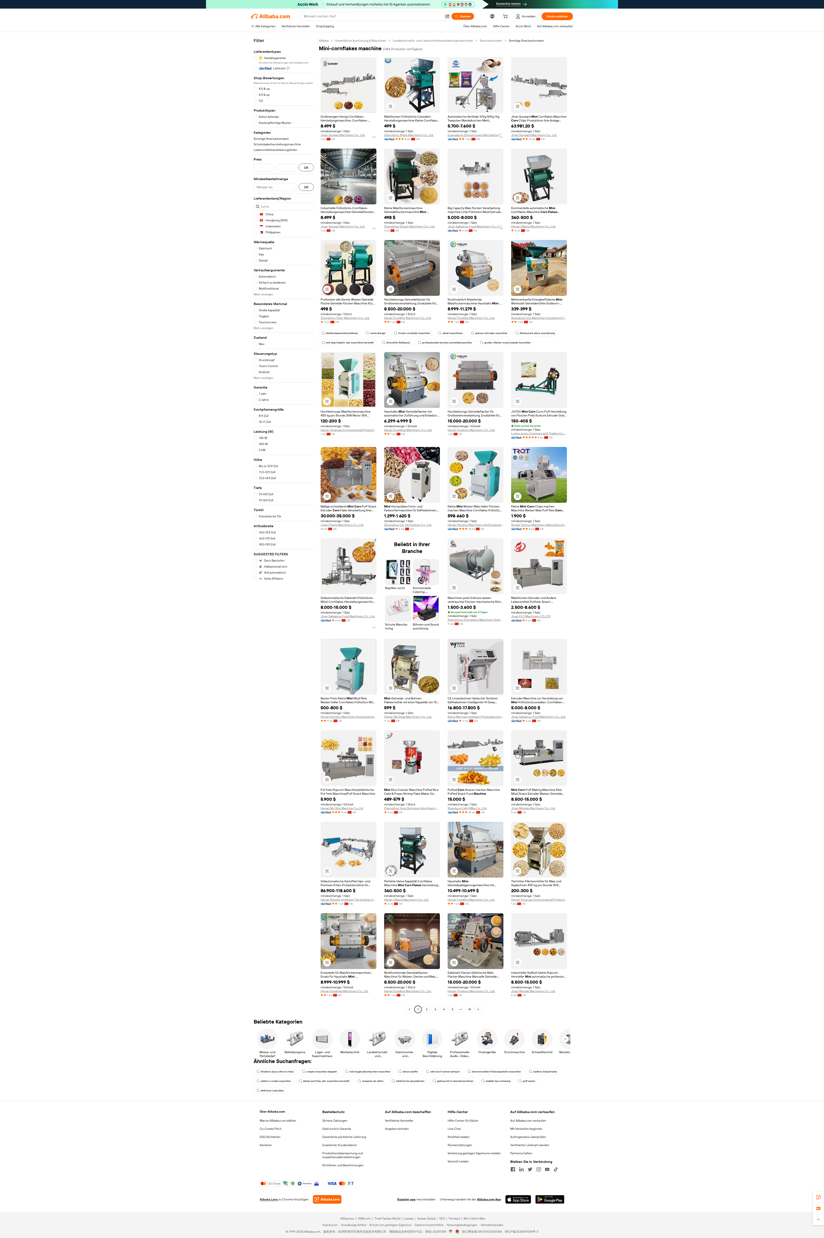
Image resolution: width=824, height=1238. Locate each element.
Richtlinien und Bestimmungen (343, 1165)
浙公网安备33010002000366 (482, 1231)
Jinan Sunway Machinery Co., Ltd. (343, 135)
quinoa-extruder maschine (491, 333)
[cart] (506, 17)
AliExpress (347, 1218)
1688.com (364, 1218)
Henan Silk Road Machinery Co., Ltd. (408, 716)
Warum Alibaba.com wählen (278, 1120)
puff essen (529, 1081)
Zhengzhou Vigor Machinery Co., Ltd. (345, 318)
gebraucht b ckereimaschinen (455, 1081)
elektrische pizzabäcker (410, 1081)
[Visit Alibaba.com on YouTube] (547, 1169)
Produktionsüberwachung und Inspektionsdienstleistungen (342, 1155)
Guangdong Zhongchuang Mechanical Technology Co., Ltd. (475, 135)
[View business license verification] (451, 1231)
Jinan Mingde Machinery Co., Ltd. (533, 808)
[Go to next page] (478, 1009)
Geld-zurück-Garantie (336, 1128)
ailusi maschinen (452, 333)
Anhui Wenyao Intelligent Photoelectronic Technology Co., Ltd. (475, 716)
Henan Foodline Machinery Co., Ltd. (407, 318)
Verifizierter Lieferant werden (529, 1145)
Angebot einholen (397, 1128)
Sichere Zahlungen (334, 1120)
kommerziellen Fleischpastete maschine (496, 1071)
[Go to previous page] (409, 1009)
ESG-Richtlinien (270, 1137)
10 (469, 1009)
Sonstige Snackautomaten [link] (526, 40)
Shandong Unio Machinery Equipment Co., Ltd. (539, 318)
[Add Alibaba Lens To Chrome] (327, 1199)
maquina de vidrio (372, 1081)
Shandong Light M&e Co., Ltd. (467, 808)
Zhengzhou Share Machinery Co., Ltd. (409, 135)
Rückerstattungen (460, 1145)
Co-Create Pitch (271, 1128)
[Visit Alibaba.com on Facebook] (512, 1169)
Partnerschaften (521, 1153)
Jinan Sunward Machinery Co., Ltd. (534, 135)
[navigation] (284, 525)
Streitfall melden (459, 1137)
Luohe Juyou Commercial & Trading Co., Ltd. (539, 433)
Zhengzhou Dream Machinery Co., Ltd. (409, 226)
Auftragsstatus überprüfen (528, 1137)
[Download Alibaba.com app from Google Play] (549, 1199)
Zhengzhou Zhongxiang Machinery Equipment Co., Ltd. (475, 619)
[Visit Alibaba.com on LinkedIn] (521, 1169)
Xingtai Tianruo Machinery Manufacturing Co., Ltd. (539, 525)
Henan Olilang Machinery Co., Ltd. (533, 226)
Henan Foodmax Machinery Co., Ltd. (408, 430)
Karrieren (266, 1145)
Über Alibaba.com (272, 1111)
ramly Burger (378, 333)
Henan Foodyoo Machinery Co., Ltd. (471, 430)
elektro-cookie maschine (276, 1081)
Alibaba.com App (489, 1199)
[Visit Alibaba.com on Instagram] (538, 1169)
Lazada (408, 1218)
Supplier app (406, 1199)
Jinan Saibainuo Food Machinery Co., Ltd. (475, 226)
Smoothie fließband (398, 342)
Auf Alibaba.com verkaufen (528, 1120)
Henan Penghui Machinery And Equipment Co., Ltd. (475, 525)
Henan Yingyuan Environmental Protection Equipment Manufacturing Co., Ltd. (348, 430)
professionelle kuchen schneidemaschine (447, 342)
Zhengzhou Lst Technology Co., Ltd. (408, 525)
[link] (818, 1197)
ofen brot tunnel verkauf (444, 1071)
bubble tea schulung (498, 1081)
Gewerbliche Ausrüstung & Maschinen (360, 40)
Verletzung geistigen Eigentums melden (474, 1153)
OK (306, 167)
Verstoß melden (458, 1161)
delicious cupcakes (272, 1090)
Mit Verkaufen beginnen (526, 1128)
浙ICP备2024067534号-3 (521, 1231)
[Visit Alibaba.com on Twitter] (530, 1169)
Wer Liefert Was (474, 1218)
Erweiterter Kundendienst (339, 1145)
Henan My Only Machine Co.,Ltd (342, 808)
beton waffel (410, 1071)
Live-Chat (454, 1128)
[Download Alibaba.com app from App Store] (518, 1199)
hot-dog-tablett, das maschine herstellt (350, 342)
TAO (442, 1218)
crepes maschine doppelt (321, 1071)
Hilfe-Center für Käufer (463, 1120)
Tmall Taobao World (387, 1218)
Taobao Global (426, 1218)
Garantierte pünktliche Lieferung (344, 1137)
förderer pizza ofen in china (277, 1071)
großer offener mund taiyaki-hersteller (507, 342)
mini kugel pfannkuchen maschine (369, 1071)
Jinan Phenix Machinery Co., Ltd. (342, 525)
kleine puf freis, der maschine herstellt (326, 1081)
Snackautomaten (491, 40)
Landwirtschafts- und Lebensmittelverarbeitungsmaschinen (433, 40)
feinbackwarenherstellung (341, 333)
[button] (447, 16)
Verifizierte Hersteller (399, 1120)
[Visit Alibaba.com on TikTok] (555, 1169)
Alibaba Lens (269, 1199)
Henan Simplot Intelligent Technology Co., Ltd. (348, 899)
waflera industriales (545, 1071)
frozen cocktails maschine (414, 333)
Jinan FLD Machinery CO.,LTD (531, 616)
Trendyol (454, 1218)
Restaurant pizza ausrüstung (537, 333)
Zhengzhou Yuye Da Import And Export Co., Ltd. (412, 808)
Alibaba (324, 40)
